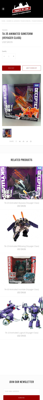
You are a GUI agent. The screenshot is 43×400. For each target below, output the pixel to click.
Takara (5, 30)
